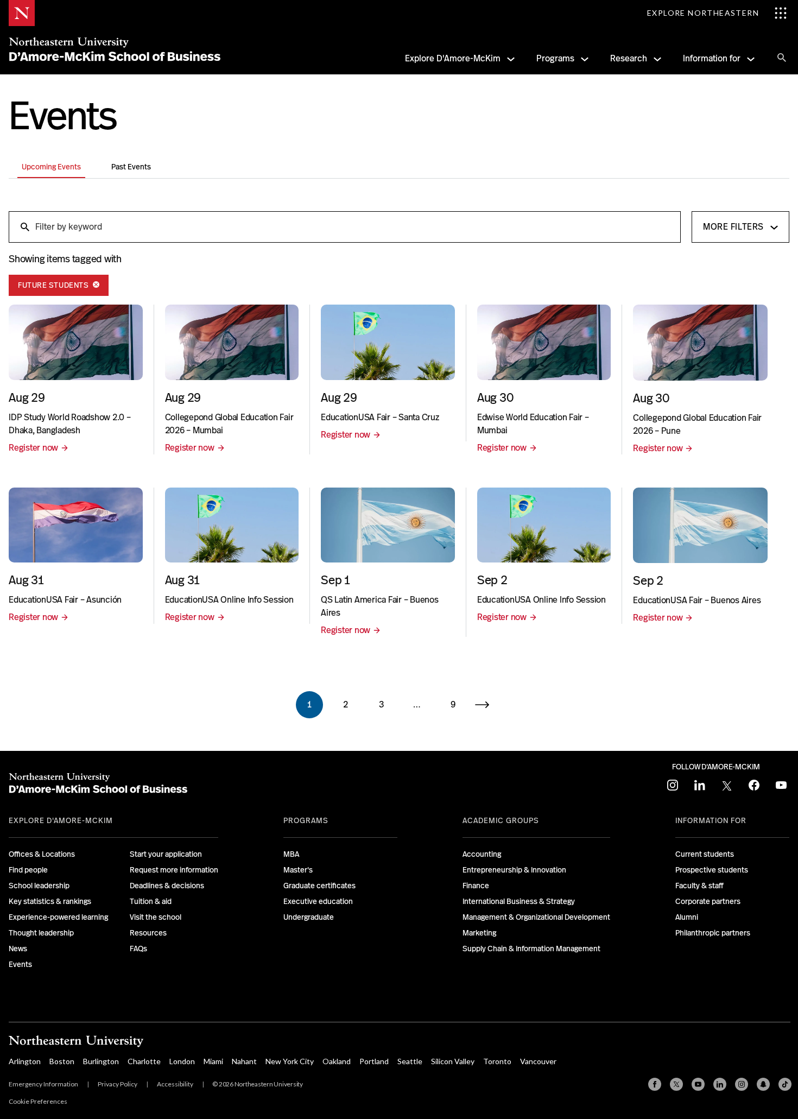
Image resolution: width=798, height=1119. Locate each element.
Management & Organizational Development (536, 917)
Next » (488, 704)
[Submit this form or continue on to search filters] (23, 226)
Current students (704, 854)
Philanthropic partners (712, 932)
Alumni (686, 917)
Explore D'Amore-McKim (453, 58)
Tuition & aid (151, 901)
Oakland (336, 1061)
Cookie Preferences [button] (38, 1101)
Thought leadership (41, 932)
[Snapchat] (763, 1084)
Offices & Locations (42, 854)
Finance (476, 885)
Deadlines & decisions (167, 885)
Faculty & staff (699, 885)
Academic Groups (501, 820)
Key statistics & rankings (50, 901)
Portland (374, 1061)
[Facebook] (654, 1084)
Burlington (101, 1061)
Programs (555, 58)
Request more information (174, 869)
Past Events (131, 166)
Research (628, 58)
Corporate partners (707, 901)
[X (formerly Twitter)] (676, 1084)
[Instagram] (741, 1084)
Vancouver (538, 1061)
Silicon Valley (452, 1061)
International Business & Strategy (519, 901)
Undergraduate (308, 917)
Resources (148, 932)
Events (20, 964)
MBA (291, 854)
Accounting (482, 854)
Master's (298, 869)
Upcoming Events (51, 166)
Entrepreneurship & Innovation (514, 869)
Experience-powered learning (58, 917)
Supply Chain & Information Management (531, 948)
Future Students (54, 285)
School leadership (39, 885)
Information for (711, 58)
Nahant (244, 1061)
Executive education (318, 901)
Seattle (409, 1061)
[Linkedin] (719, 1084)
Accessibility (175, 1084)
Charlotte (144, 1061)
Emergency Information (43, 1084)
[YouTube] (698, 1084)
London (182, 1061)
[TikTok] (784, 1084)
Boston (61, 1061)
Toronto (497, 1061)
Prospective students (711, 869)
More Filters (733, 226)
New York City (289, 1061)
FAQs (138, 948)
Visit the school (155, 917)
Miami (213, 1061)
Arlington (25, 1061)
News (18, 948)
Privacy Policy (117, 1084)
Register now (33, 447)
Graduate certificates (319, 885)
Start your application (166, 854)
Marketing (479, 932)
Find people (28, 869)
